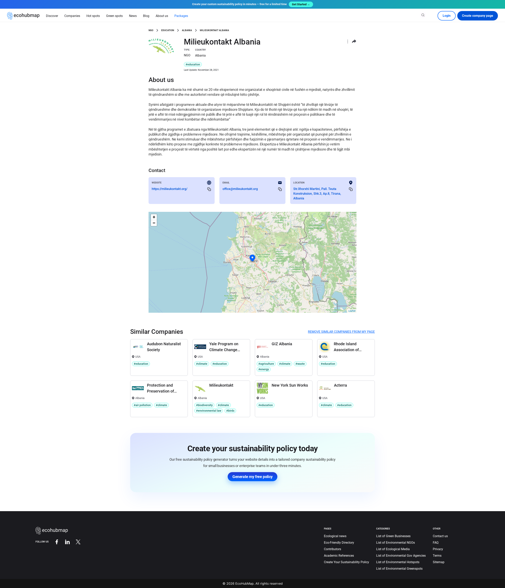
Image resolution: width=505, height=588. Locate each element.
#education (193, 64)
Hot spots (93, 16)
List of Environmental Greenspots (399, 568)
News (133, 16)
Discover (52, 16)
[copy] (209, 189)
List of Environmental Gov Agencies (401, 555)
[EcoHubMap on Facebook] (54, 541)
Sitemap (438, 562)
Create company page (477, 16)
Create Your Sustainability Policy (346, 562)
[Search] (423, 15)
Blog (146, 16)
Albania (187, 30)
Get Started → (301, 4)
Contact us (440, 536)
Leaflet (351, 311)
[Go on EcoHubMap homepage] (23, 16)
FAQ (436, 542)
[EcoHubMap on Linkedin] (64, 541)
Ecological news (335, 536)
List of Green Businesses (393, 536)
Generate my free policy (252, 476)
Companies (72, 16)
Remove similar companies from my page (341, 332)
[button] (252, 258)
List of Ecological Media (393, 549)
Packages (181, 16)
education (167, 30)
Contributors (332, 549)
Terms (437, 555)
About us (162, 16)
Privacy (438, 549)
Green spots (114, 16)
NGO (151, 30)
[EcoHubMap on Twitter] (75, 541)
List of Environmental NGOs (395, 542)
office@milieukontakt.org (240, 189)
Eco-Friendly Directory (339, 542)
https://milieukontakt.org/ (169, 189)
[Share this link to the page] (354, 41)
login (447, 16)
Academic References (339, 555)
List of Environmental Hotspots (397, 562)
